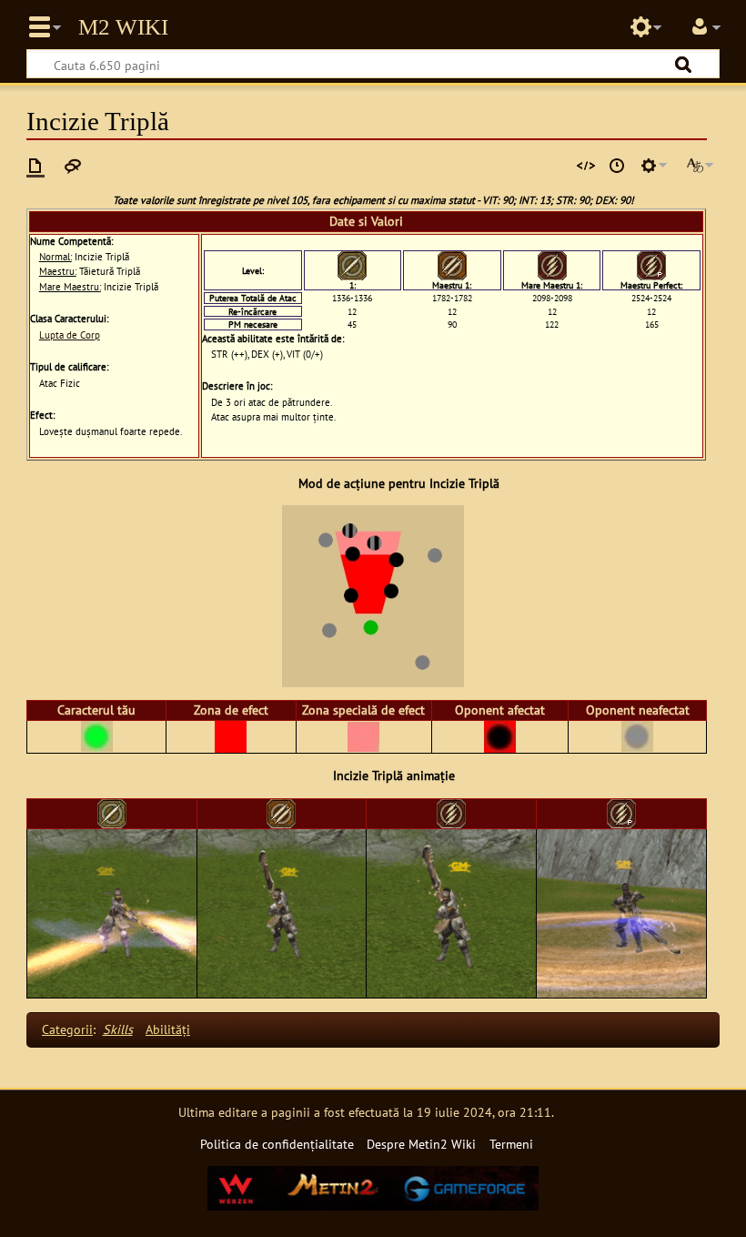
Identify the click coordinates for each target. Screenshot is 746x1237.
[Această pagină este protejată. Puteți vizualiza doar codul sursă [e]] (586, 166)
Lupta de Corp (69, 335)
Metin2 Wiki (123, 27)
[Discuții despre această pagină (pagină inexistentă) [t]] (73, 166)
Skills (118, 1029)
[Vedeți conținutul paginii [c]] (35, 166)
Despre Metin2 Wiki (421, 1143)
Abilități (168, 1029)
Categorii (67, 1029)
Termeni (511, 1143)
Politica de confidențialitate (277, 1143)
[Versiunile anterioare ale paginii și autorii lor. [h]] (617, 166)
